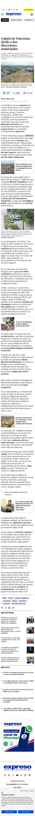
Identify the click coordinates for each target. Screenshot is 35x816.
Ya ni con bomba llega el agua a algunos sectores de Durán (24, 324)
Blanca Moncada (7, 99)
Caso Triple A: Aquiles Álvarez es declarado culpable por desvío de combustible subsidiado (18, 709)
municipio (6, 604)
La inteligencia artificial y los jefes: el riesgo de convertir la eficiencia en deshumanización (10, 650)
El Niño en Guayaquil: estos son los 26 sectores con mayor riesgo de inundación (18, 673)
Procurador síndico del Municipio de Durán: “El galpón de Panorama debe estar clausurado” (24, 506)
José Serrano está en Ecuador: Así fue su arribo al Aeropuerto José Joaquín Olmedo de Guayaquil (18, 700)
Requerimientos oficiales (17, 784)
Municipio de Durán (18, 604)
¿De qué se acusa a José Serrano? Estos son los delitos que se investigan (18, 690)
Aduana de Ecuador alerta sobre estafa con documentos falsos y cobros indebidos (11, 630)
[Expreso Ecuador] (17, 770)
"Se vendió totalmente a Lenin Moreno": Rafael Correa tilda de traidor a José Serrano (18, 682)
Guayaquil (6, 601)
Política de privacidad (27, 791)
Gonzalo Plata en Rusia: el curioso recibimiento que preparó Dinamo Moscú (10, 659)
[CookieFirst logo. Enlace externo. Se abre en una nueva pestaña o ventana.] (2, 793)
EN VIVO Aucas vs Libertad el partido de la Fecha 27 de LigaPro (10, 639)
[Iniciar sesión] (32, 14)
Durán (11, 598)
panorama (22, 601)
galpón (14, 601)
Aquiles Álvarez (16, 20)
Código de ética (17, 781)
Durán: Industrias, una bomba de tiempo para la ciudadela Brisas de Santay (24, 167)
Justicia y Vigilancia (22, 598)
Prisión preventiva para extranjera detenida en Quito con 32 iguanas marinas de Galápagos (9, 620)
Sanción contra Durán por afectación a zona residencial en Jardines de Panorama (24, 421)
